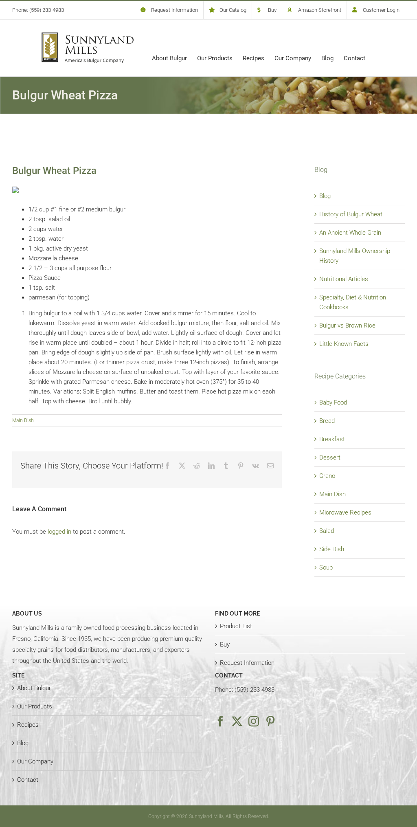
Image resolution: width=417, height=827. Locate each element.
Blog (325, 196)
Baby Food (333, 402)
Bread (327, 420)
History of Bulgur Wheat (350, 214)
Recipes (28, 724)
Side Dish (331, 549)
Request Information (247, 662)
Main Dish (23, 420)
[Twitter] (237, 721)
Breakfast (332, 439)
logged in (59, 531)
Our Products (34, 706)
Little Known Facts (344, 344)
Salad (326, 530)
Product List (236, 626)
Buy (225, 644)
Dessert (329, 457)
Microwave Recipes (345, 512)
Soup (326, 567)
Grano (327, 475)
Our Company (35, 761)
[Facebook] (220, 721)
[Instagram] (253, 721)
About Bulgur (34, 688)
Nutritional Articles (343, 279)
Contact (27, 779)
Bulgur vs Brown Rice (347, 325)
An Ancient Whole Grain (350, 232)
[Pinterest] (270, 721)
